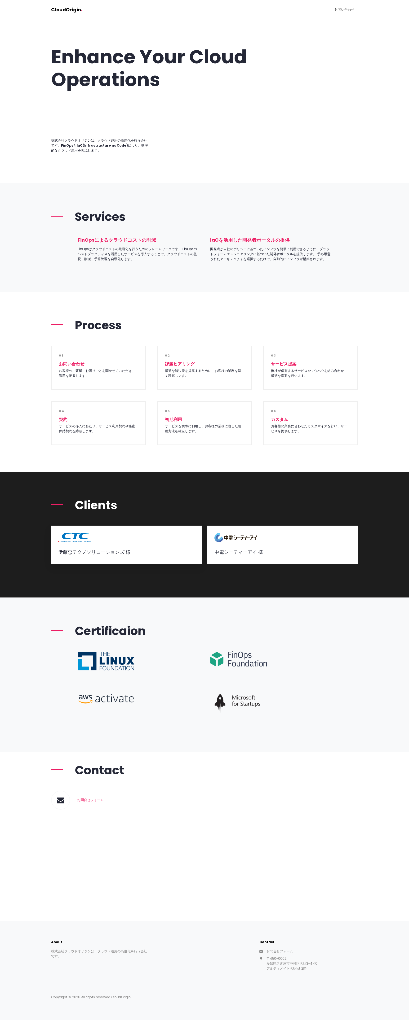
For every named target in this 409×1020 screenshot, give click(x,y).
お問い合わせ (344, 9)
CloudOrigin (66, 9)
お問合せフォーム (90, 800)
